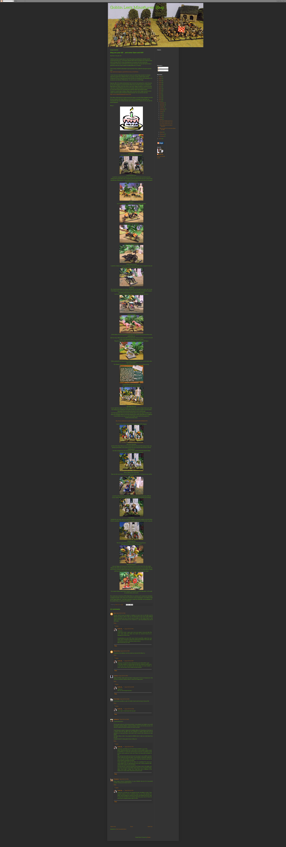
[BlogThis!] (128, 605)
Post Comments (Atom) (121, 829)
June (161, 115)
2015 (160, 99)
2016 (160, 97)
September (162, 109)
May (161, 117)
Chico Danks (116, 699)
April (161, 119)
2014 (160, 101)
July (161, 113)
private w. (116, 675)
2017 (160, 95)
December (162, 103)
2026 (160, 76)
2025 (160, 78)
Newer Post (113, 826)
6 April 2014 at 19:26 (120, 613)
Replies (116, 626)
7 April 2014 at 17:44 (128, 746)
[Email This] (126, 605)
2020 (160, 89)
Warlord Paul (117, 651)
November (162, 105)
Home (131, 826)
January (162, 136)
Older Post (150, 826)
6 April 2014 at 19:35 (124, 651)
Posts (160, 67)
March (161, 132)
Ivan (115, 613)
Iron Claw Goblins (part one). (166, 123)
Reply (115, 623)
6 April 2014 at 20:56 (129, 708)
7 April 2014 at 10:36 (123, 779)
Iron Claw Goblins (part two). (166, 121)
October (162, 107)
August (162, 111)
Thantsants (116, 779)
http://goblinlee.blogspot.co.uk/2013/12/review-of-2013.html (124, 72)
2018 (160, 93)
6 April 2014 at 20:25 (124, 699)
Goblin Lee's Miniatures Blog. (137, 7)
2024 (160, 80)
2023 (160, 82)
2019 (160, 91)
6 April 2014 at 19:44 (128, 628)
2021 (160, 87)
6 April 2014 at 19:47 (128, 660)
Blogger (149, 837)
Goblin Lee (120, 628)
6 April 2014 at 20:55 (129, 687)
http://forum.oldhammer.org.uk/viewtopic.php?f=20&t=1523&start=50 (132, 421)
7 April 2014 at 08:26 (124, 719)
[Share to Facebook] (131, 605)
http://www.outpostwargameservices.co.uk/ (120, 94)
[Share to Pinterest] (132, 605)
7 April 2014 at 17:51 (128, 790)
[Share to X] (129, 605)
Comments (161, 70)
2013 (160, 138)
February (162, 134)
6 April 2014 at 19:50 (123, 675)
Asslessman (116, 719)
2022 (160, 84)
